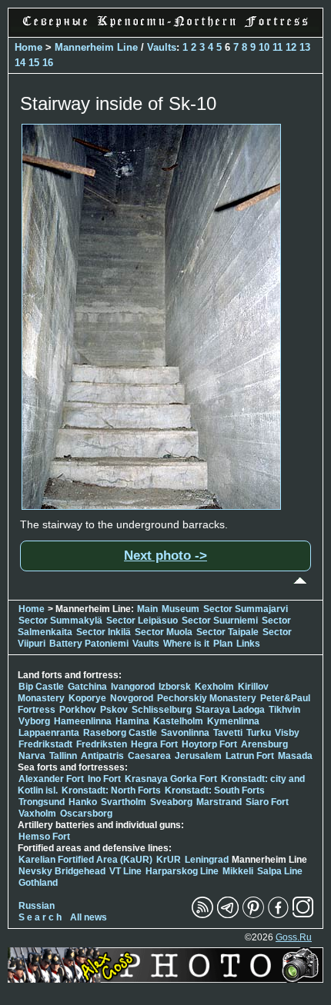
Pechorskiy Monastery (206, 698)
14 (20, 62)
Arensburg (264, 744)
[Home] (165, 28)
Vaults (161, 47)
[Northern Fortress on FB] (278, 915)
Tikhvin (284, 709)
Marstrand (219, 802)
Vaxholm (37, 813)
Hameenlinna (83, 721)
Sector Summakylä (60, 620)
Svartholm (123, 802)
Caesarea (149, 755)
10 (264, 47)
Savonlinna (185, 732)
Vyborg (34, 721)
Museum (180, 609)
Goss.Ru (294, 937)
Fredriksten (101, 744)
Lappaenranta (48, 732)
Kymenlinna (233, 721)
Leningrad (207, 859)
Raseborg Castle (120, 732)
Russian (36, 905)
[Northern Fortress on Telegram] (228, 915)
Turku (258, 732)
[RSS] (202, 915)
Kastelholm (178, 721)
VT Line (125, 871)
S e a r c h (40, 917)
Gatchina (87, 686)
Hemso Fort (44, 836)
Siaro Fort (267, 802)
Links (248, 643)
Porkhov (77, 709)
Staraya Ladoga (230, 709)
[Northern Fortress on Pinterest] (253, 915)
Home (28, 47)
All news (88, 917)
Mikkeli (237, 871)
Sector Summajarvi (245, 609)
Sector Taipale (227, 632)
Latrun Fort (250, 755)
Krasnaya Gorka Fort (171, 779)
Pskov (114, 709)
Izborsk (175, 686)
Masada (295, 755)
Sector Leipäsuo (142, 620)
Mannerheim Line (96, 47)
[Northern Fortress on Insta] (303, 915)
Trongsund (41, 802)
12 (291, 47)
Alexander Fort (51, 779)
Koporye (87, 698)
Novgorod (131, 698)
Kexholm (214, 686)
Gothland (38, 882)
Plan (222, 643)
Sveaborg (171, 802)
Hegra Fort (154, 744)
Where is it (186, 643)
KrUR (168, 859)
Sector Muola (163, 632)
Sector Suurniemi (220, 620)
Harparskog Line (182, 871)
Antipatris (102, 755)
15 (33, 62)
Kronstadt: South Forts (215, 790)
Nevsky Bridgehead (61, 871)
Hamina (132, 721)
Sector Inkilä (103, 632)
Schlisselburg (162, 709)
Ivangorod (133, 686)
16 (47, 62)
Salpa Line (280, 871)
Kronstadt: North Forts (112, 790)
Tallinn (63, 755)
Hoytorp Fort (209, 744)
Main (147, 609)
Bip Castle (41, 686)
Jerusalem (198, 755)
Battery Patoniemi (89, 643)
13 (304, 47)
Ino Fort (104, 779)
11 (277, 47)
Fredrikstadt (45, 744)
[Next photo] (151, 506)
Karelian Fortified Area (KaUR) (85, 859)
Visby (287, 732)
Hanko (83, 802)
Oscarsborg (86, 813)
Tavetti (227, 732)
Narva (31, 755)
